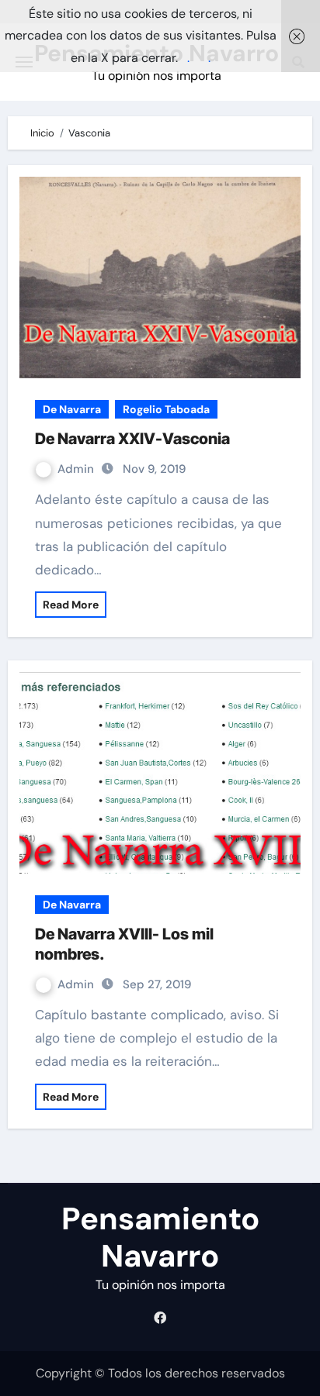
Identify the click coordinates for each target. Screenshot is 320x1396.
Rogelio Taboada (166, 409)
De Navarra (72, 409)
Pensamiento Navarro (160, 1237)
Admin (77, 469)
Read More (71, 605)
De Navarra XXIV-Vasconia (132, 438)
